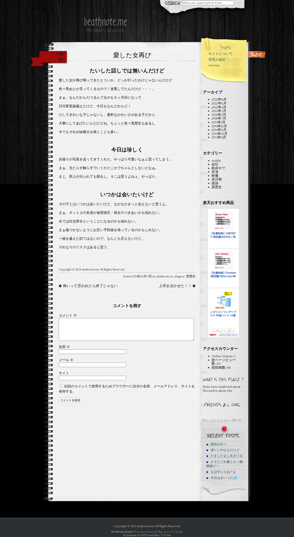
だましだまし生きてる (226, 456)
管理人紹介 (217, 60)
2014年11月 (219, 130)
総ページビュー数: (224, 362)
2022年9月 (219, 99)
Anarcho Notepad (146, 532)
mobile (216, 161)
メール (66, 360)
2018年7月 (219, 118)
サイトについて (220, 54)
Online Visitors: (223, 356)
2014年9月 (219, 137)
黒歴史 (190, 276)
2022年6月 (219, 103)
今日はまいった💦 (223, 478)
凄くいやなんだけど (225, 450)
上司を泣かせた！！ (175, 286)
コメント (68, 315)
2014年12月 (219, 126)
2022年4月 (219, 107)
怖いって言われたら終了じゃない (90, 286)
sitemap (213, 65)
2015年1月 (219, 122)
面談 (215, 183)
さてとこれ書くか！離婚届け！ (224, 464)
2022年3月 (219, 111)
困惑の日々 (218, 444)
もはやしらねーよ (223, 472)
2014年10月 (219, 134)
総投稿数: (219, 367)
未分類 (217, 179)
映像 (215, 176)
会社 (215, 164)
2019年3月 (219, 115)
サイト (64, 373)
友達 (215, 172)
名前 (64, 347)
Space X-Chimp (173, 532)
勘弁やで (218, 168)
